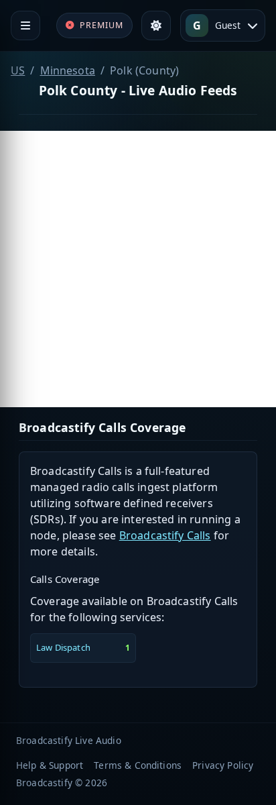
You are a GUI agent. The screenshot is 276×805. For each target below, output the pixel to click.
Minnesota (67, 70)
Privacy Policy (222, 765)
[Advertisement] (138, 269)
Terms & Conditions (138, 765)
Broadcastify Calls (165, 535)
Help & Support (49, 765)
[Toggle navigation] (25, 25)
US (18, 70)
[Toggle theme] (156, 25)
